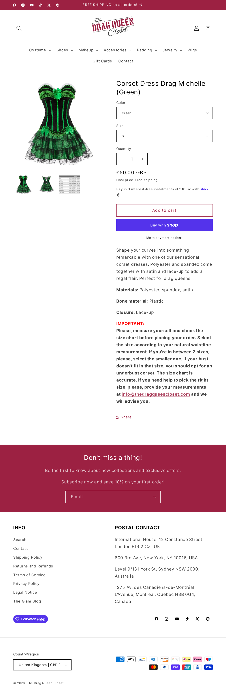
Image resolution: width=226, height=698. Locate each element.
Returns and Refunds (33, 566)
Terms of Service (29, 575)
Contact (20, 548)
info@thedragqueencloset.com (156, 394)
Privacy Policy (26, 583)
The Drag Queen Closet (45, 683)
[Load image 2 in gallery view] (46, 184)
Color (120, 103)
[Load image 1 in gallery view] (23, 184)
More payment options (164, 238)
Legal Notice (25, 592)
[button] (19, 28)
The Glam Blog (27, 601)
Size (120, 126)
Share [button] (126, 417)
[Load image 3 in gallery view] (69, 184)
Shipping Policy (27, 557)
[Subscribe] (154, 497)
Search (19, 539)
